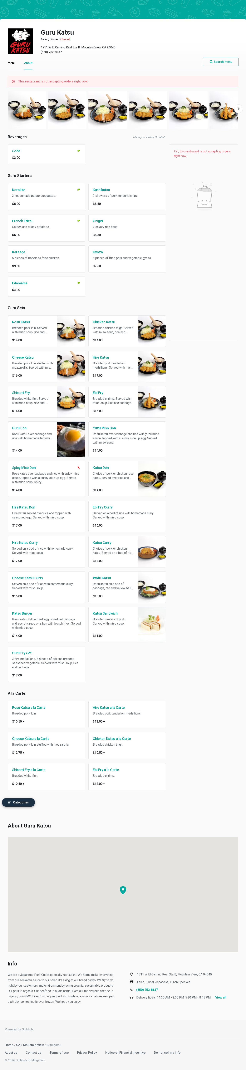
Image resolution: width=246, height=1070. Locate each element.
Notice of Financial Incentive (125, 1052)
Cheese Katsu (23, 357)
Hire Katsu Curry (25, 543)
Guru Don (19, 428)
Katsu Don (101, 468)
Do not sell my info (167, 1052)
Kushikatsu (101, 190)
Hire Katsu (101, 357)
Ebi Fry (98, 393)
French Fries (22, 221)
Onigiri (98, 221)
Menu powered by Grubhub (149, 137)
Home (9, 1045)
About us (11, 1052)
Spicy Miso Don (24, 468)
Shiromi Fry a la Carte (29, 770)
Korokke (18, 190)
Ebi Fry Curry (103, 507)
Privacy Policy (87, 1052)
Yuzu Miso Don (104, 428)
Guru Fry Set (22, 653)
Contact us (34, 1052)
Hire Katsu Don (23, 507)
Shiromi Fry (21, 393)
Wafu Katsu (102, 578)
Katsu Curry (102, 543)
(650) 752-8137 (51, 52)
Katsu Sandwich (105, 613)
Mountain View (33, 1045)
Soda (16, 151)
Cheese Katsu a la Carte (30, 739)
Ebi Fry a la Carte (106, 770)
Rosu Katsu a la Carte (29, 707)
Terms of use (59, 1052)
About (28, 63)
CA (18, 1045)
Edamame (19, 283)
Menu (12, 63)
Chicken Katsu (104, 322)
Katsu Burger (22, 613)
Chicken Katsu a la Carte (112, 739)
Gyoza (98, 252)
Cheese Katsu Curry (27, 578)
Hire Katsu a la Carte (109, 707)
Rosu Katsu (21, 322)
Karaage (18, 252)
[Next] (238, 108)
